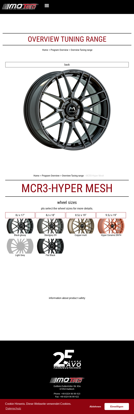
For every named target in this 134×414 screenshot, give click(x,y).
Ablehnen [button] (95, 406)
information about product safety (67, 297)
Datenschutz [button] (13, 408)
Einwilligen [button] (116, 406)
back (67, 64)
